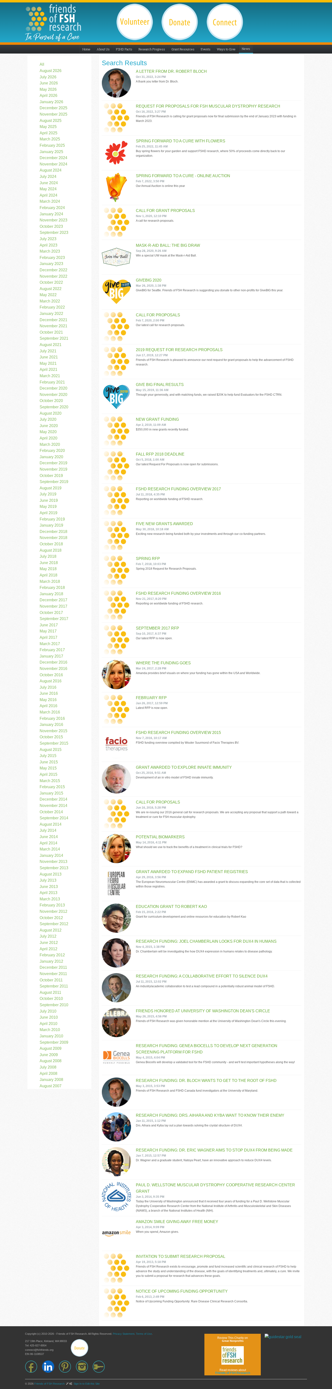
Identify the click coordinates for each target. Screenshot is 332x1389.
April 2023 (48, 245)
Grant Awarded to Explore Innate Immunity (184, 767)
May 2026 (48, 89)
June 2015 (49, 762)
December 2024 (53, 158)
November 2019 (53, 469)
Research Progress (152, 49)
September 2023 (54, 232)
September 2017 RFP (157, 628)
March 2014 (50, 849)
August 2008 (50, 1061)
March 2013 (50, 899)
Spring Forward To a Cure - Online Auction (183, 176)
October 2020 (51, 401)
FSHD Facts (124, 49)
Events (205, 49)
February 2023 (52, 258)
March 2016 (50, 712)
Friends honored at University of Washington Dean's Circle (203, 1011)
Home (86, 49)
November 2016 (53, 669)
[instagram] (84, 1367)
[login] (101, 1367)
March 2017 (50, 644)
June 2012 (49, 943)
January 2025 (51, 152)
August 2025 (50, 121)
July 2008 (48, 1067)
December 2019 (53, 463)
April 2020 (48, 438)
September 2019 (54, 482)
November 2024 (53, 164)
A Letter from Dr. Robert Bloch (171, 71)
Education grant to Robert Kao (171, 907)
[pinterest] (67, 1367)
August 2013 (50, 874)
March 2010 (50, 1030)
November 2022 (53, 276)
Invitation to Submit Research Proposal (180, 1256)
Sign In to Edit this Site (86, 1383)
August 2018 (50, 550)
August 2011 (50, 992)
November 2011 (53, 974)
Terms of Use (144, 1333)
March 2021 (50, 376)
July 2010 (48, 1011)
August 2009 (50, 1048)
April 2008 (48, 1073)
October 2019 (51, 476)
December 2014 (53, 799)
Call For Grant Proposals (165, 211)
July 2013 (48, 880)
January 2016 (51, 724)
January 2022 (51, 313)
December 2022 (53, 270)
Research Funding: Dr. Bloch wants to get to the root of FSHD (206, 1080)
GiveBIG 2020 (148, 280)
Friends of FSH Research (49, 1383)
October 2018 (51, 544)
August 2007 (50, 1086)
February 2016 (52, 718)
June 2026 (49, 83)
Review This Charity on (232, 1339)
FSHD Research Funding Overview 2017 (178, 489)
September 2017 (54, 619)
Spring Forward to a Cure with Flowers (180, 141)
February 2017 (52, 650)
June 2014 (49, 837)
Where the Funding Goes (163, 663)
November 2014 (53, 806)
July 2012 (48, 936)
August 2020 (50, 413)
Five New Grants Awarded (164, 524)
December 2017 (53, 600)
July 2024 (48, 176)
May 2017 (48, 631)
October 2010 (51, 998)
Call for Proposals (158, 315)
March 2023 (50, 251)
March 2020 (50, 444)
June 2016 (49, 693)
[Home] (53, 17)
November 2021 (53, 326)
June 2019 (49, 500)
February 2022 (52, 307)
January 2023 (51, 264)
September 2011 (54, 986)
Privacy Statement (123, 1333)
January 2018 (51, 594)
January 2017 (51, 656)
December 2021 (53, 320)
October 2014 (51, 812)
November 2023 (53, 220)
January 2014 (51, 855)
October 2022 (51, 282)
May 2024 (48, 189)
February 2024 (52, 208)
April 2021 (48, 369)
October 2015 (51, 737)
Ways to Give (226, 49)
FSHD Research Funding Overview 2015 (178, 733)
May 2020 (48, 432)
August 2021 (50, 345)
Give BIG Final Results (160, 385)
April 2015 (48, 774)
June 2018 (49, 563)
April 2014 (48, 843)
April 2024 (48, 195)
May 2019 (48, 506)
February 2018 (52, 587)
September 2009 (54, 1042)
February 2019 (52, 519)
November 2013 (53, 861)
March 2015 (50, 781)
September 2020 (54, 407)
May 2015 (48, 768)
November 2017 (53, 606)
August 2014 (50, 824)
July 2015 (48, 756)
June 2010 (49, 1017)
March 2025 (50, 139)
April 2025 (48, 133)
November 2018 (53, 538)
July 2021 (48, 351)
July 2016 (48, 687)
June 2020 (49, 426)
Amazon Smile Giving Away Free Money (177, 1222)
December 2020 (53, 388)
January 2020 (51, 457)
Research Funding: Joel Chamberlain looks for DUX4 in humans (206, 941)
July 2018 (48, 556)
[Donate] (79, 1348)
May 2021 (48, 363)
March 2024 (50, 201)
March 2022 (50, 301)
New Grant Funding (157, 419)
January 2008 (51, 1080)
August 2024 (50, 170)
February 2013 (52, 905)
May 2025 (48, 127)
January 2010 (51, 1036)
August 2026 (50, 71)
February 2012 (52, 955)
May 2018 (48, 569)
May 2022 (48, 295)
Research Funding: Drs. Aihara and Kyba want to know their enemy (210, 1115)
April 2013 (48, 893)
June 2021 (49, 357)
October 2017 (51, 613)
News (246, 48)
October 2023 (51, 226)
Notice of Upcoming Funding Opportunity (182, 1291)
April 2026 (48, 95)
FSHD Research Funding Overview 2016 (178, 593)
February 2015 (52, 787)
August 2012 (50, 930)
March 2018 (50, 581)
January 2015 (51, 793)
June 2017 (49, 625)
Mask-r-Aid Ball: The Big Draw (168, 245)
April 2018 (48, 575)
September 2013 (54, 868)
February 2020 (52, 450)
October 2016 (51, 675)
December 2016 (53, 662)
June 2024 (49, 183)
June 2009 (49, 1055)
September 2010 (54, 1005)
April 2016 (48, 706)
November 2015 (53, 731)
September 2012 (54, 924)
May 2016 (48, 700)
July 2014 (48, 830)
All (42, 64)
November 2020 (53, 395)
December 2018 (53, 532)
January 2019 (51, 525)
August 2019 (50, 488)
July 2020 (48, 419)
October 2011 (51, 980)
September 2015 (54, 743)
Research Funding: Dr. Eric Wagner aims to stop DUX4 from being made (214, 1150)
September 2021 (54, 338)
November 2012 (53, 911)
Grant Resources (182, 49)
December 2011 (53, 967)
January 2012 (51, 961)
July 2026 (48, 77)
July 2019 (48, 494)
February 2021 (52, 382)
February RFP (151, 698)
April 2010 (48, 1024)
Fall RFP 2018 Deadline (160, 454)
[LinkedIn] (50, 1367)
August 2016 (50, 681)
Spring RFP (148, 559)
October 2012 (51, 918)
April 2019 (48, 513)
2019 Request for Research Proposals (179, 350)
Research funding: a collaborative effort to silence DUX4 (202, 976)
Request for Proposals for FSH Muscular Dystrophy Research (208, 106)
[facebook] (33, 1367)
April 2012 (48, 949)
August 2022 (50, 289)
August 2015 (50, 750)
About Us (103, 49)
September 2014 (54, 818)
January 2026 (51, 102)
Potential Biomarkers (160, 837)
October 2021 (51, 332)
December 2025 (53, 108)
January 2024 (51, 214)
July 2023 (48, 239)
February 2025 (52, 145)
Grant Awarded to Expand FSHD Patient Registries (192, 872)
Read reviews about (232, 1371)
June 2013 (49, 887)
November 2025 (53, 114)
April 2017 (48, 637)
